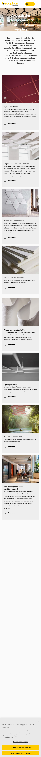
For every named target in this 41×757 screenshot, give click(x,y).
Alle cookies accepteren (20, 753)
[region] (20, 737)
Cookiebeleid (8, 738)
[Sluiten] (38, 721)
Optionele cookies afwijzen (20, 747)
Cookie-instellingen (20, 742)
